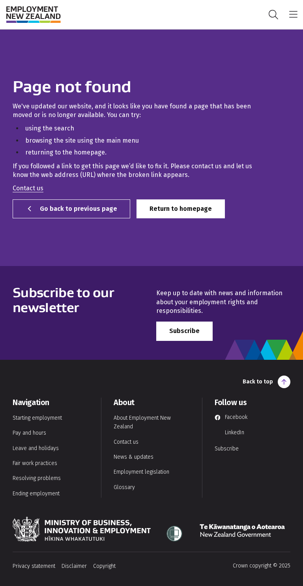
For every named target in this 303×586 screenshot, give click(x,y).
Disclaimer (74, 566)
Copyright (104, 566)
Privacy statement (34, 566)
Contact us (28, 188)
